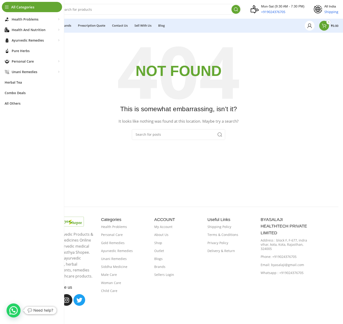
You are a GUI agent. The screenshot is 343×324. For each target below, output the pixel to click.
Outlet (159, 251)
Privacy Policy (217, 243)
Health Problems (114, 226)
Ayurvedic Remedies (117, 251)
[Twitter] (79, 300)
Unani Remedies (114, 258)
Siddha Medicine (114, 266)
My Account (163, 226)
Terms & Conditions (222, 234)
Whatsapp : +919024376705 (282, 273)
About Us (161, 234)
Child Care (109, 290)
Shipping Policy (219, 226)
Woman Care (111, 283)
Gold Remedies (113, 243)
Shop (158, 243)
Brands (159, 266)
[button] (14, 310)
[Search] (235, 9)
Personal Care (112, 234)
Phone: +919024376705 (279, 256)
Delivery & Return (221, 251)
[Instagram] (66, 300)
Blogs (158, 258)
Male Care (109, 274)
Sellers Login (164, 274)
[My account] (309, 25)
